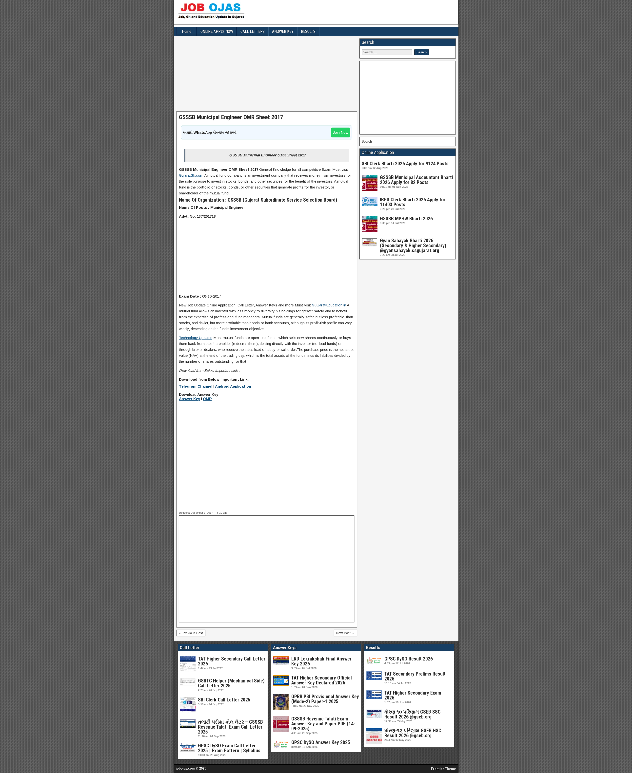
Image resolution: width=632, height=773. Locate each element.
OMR (207, 399)
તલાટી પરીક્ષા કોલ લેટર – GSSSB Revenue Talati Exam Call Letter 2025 (230, 727)
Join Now (340, 132)
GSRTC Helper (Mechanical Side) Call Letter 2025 (231, 683)
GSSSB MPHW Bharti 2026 (406, 219)
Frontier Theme (443, 769)
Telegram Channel (195, 386)
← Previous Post (190, 633)
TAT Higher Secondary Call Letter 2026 (231, 661)
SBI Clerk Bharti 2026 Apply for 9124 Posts (405, 164)
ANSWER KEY (283, 31)
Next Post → (345, 633)
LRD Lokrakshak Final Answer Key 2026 (321, 661)
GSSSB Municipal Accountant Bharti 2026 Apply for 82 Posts (416, 179)
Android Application (233, 386)
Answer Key (189, 399)
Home (186, 31)
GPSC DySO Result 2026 (408, 659)
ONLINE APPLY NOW (216, 31)
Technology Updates (195, 338)
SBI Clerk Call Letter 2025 (224, 700)
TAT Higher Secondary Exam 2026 (412, 695)
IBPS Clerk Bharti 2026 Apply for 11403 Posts (412, 202)
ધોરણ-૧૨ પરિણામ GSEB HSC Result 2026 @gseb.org (412, 733)
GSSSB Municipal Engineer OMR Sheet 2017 (231, 117)
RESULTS (308, 31)
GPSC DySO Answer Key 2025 (320, 742)
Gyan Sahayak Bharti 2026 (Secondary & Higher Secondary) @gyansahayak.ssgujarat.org (413, 245)
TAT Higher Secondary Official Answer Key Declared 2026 (321, 680)
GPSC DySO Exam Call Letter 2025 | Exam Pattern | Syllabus (229, 748)
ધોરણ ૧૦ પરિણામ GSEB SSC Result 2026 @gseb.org (412, 714)
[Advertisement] (266, 75)
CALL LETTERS (252, 31)
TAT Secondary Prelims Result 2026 (415, 676)
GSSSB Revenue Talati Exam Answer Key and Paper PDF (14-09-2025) (323, 724)
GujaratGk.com (191, 175)
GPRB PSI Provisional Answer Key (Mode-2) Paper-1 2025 (325, 699)
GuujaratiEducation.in (329, 305)
